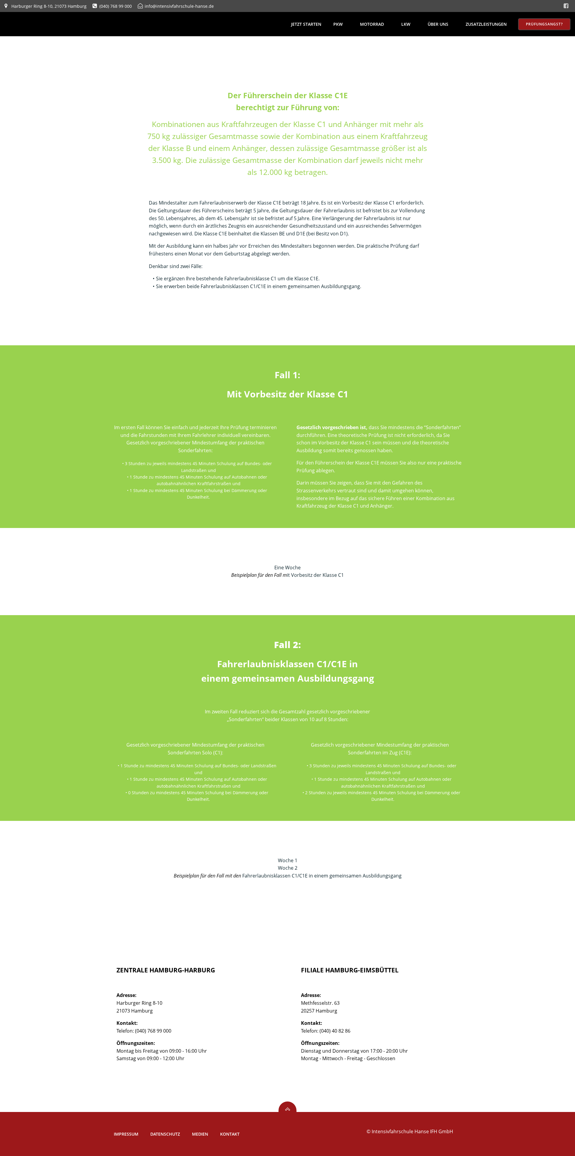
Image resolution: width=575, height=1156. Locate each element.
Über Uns (438, 24)
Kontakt (230, 1134)
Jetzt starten (306, 24)
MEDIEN (200, 1134)
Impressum (126, 1134)
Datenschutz (165, 1134)
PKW (338, 24)
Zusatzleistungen (486, 24)
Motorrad (372, 24)
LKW (405, 24)
